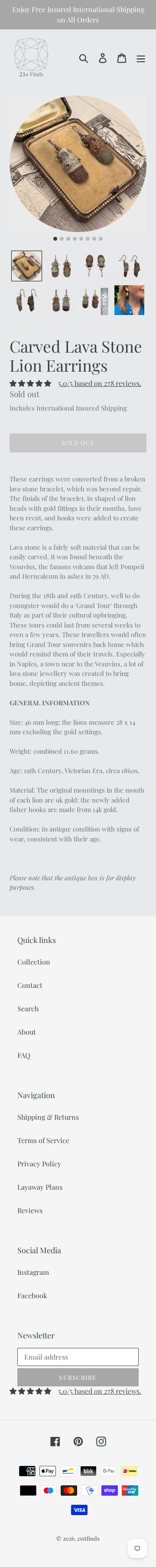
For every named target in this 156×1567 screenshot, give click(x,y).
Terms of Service (43, 1140)
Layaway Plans (39, 1186)
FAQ (23, 1055)
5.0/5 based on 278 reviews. (99, 383)
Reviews (29, 1210)
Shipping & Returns (48, 1116)
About (26, 1031)
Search (28, 1008)
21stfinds (88, 1538)
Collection (33, 961)
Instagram (33, 1272)
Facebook (32, 1295)
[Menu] (140, 57)
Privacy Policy (39, 1163)
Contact (29, 985)
